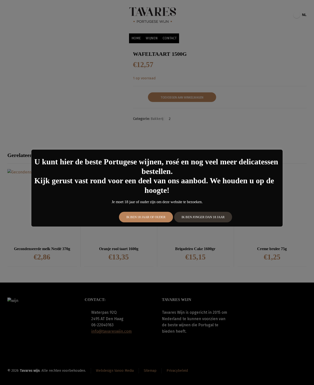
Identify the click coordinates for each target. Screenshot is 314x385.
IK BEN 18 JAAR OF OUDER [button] (146, 217)
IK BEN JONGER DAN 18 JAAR (203, 217)
